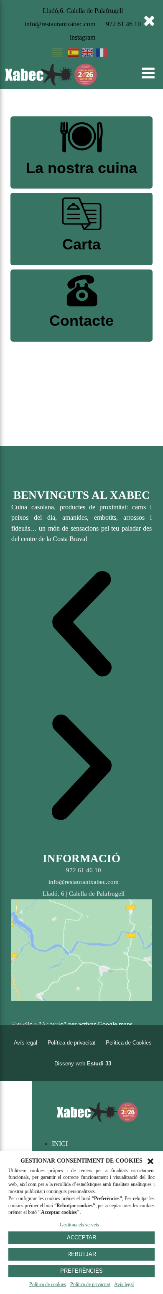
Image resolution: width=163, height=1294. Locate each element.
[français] (101, 54)
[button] (150, 1161)
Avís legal (124, 1284)
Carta (81, 244)
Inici (60, 1143)
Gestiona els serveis (79, 1225)
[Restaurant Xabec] (51, 83)
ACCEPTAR (81, 1237)
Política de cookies (47, 1284)
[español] (73, 54)
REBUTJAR (81, 1254)
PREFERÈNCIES (81, 1271)
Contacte (81, 320)
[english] (87, 54)
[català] (57, 54)
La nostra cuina (81, 167)
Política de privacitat (90, 1284)
